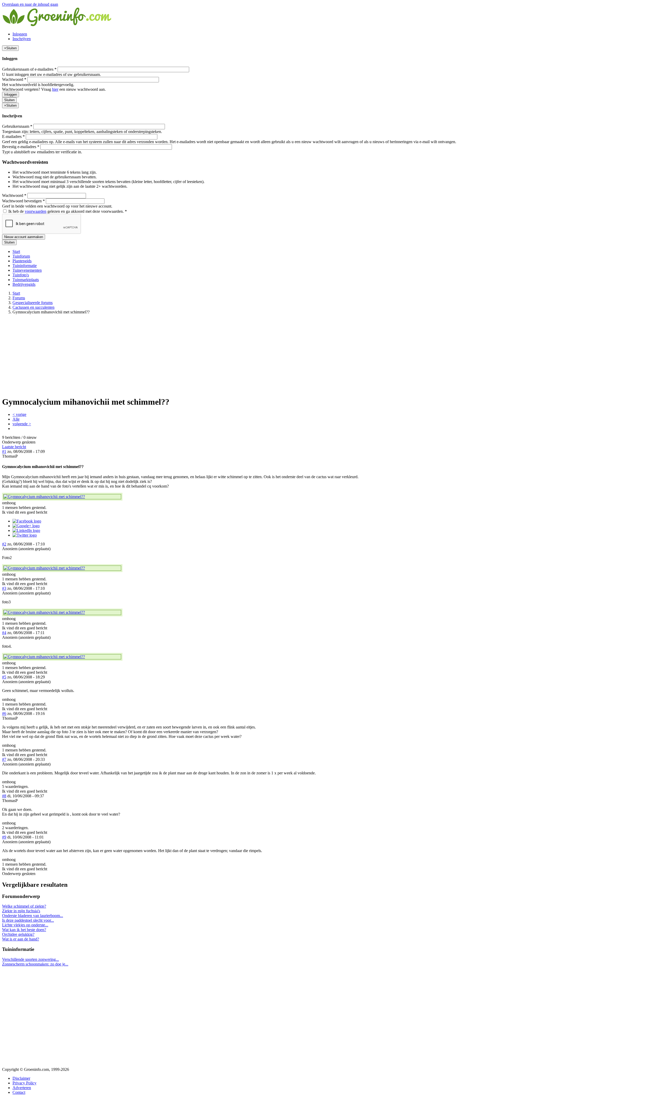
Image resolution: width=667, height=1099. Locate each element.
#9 (4, 837)
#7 (4, 759)
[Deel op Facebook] (27, 521)
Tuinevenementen (27, 270)
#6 (4, 713)
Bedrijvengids (24, 284)
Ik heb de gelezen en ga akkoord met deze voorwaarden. (67, 211)
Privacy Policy (24, 1083)
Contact (19, 1092)
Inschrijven (22, 39)
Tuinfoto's (21, 275)
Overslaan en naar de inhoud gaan (30, 4)
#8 (4, 796)
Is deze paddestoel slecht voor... (28, 920)
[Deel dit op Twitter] (25, 535)
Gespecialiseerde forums (33, 302)
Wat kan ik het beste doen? (24, 929)
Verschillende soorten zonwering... (30, 959)
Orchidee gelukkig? (18, 934)
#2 (4, 544)
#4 (4, 632)
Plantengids (22, 261)
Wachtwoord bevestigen (23, 201)
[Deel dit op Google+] (26, 526)
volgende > (22, 424)
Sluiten (9, 100)
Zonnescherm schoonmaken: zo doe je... (35, 964)
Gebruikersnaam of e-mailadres (29, 69)
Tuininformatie (25, 265)
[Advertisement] (333, 355)
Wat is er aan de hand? (20, 939)
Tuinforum (21, 256)
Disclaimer (21, 1078)
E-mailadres (13, 136)
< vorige (19, 414)
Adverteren (22, 1087)
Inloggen (20, 34)
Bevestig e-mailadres (20, 146)
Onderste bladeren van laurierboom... (32, 915)
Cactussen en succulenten (33, 307)
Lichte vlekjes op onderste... (25, 925)
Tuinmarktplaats (26, 279)
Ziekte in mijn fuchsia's (21, 911)
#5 (4, 677)
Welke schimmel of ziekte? (24, 906)
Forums (19, 298)
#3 (4, 588)
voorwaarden (35, 211)
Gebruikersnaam (17, 126)
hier (55, 89)
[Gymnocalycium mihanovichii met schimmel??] (62, 496)
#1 (4, 451)
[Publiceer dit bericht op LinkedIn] (26, 530)
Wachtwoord (14, 79)
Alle (16, 419)
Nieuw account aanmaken (23, 237)
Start (16, 251)
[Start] (57, 25)
